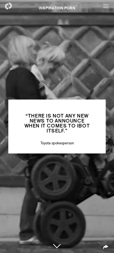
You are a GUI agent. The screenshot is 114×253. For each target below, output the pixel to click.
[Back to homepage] (8, 6)
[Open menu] (105, 6)
